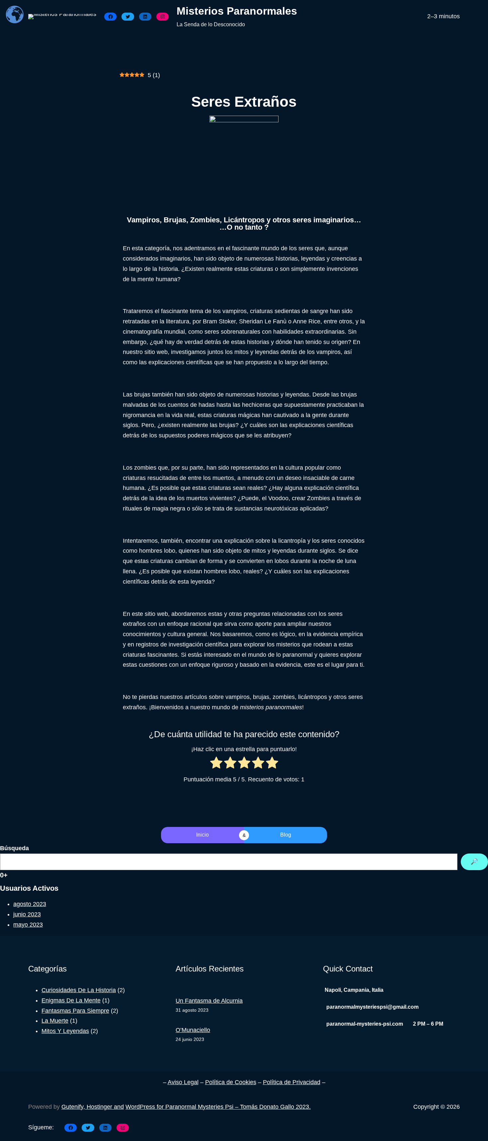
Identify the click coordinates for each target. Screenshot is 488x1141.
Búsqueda (14, 848)
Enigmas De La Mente (71, 1000)
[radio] (216, 764)
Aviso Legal (183, 1082)
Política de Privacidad (291, 1082)
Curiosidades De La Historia (78, 990)
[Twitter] (128, 17)
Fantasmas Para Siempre (75, 1010)
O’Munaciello (193, 1030)
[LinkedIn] (145, 17)
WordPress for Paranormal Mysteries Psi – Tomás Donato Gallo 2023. (218, 1106)
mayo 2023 (28, 924)
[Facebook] (110, 17)
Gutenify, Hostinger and (92, 1106)
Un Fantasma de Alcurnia (209, 1000)
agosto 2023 (29, 904)
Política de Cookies (230, 1082)
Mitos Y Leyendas (65, 1031)
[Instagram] (162, 17)
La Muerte (54, 1020)
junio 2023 (27, 914)
